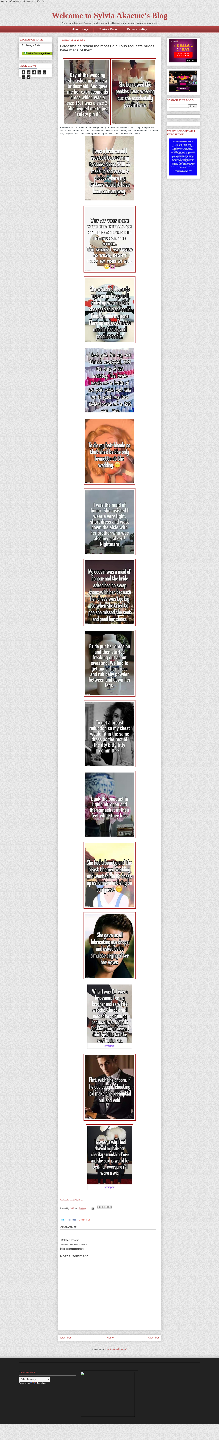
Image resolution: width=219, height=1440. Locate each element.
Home (110, 1337)
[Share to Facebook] (107, 1206)
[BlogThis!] (101, 1206)
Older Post (154, 1337)
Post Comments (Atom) (116, 1349)
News (81, 1200)
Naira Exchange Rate (38, 53)
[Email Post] (92, 1208)
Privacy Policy (137, 29)
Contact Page (107, 29)
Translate (41, 1383)
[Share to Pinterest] (110, 1206)
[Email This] (98, 1206)
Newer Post (65, 1337)
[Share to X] (104, 1206)
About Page (80, 29)
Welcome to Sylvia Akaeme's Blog (109, 15)
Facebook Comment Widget (69, 1200)
